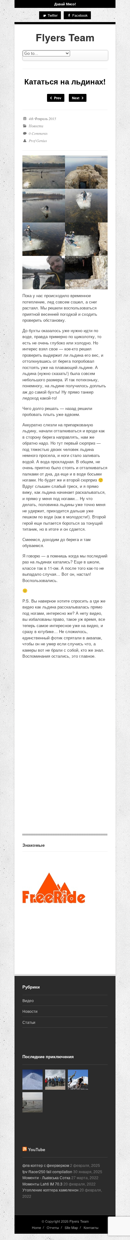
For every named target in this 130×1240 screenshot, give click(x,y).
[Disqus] (65, 754)
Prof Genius (38, 140)
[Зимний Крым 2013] (55, 1080)
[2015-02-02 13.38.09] (43, 172)
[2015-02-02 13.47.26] (43, 272)
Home (36, 1227)
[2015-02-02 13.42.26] (86, 205)
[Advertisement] (54, 945)
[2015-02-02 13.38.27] (86, 172)
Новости (36, 125)
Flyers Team (65, 37)
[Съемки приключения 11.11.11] (32, 1102)
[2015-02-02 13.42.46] (43, 239)
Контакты (91, 1227)
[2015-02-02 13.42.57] (86, 239)
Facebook (79, 15)
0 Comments (38, 133)
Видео (28, 1000)
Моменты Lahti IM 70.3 (42, 1183)
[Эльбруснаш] (32, 1080)
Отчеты (53, 1227)
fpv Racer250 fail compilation (47, 1171)
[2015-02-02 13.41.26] (43, 205)
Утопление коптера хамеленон (50, 1189)
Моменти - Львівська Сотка (46, 1177)
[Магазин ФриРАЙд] (54, 917)
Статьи (28, 1022)
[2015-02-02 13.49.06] (86, 272)
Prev (57, 97)
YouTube (36, 1149)
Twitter (52, 15)
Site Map (71, 1227)
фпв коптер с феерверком (45, 1165)
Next (76, 97)
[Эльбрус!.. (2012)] (78, 1080)
